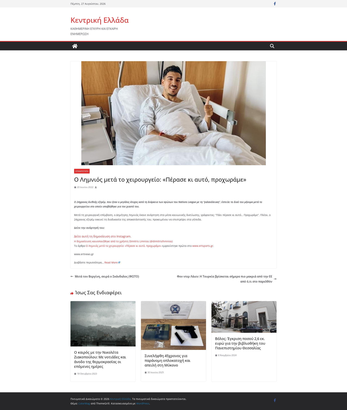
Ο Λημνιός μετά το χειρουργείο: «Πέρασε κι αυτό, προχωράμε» (123, 246)
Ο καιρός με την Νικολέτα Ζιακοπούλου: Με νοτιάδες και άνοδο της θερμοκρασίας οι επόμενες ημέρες (100, 359)
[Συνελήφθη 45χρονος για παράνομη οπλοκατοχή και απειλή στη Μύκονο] (173, 304)
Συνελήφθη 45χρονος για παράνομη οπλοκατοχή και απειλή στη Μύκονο (167, 360)
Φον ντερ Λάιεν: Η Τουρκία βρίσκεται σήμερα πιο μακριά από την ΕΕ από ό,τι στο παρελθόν (224, 279)
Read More (111, 262)
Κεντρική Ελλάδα (99, 20)
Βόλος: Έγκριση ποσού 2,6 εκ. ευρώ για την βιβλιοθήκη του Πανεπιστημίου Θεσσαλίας (240, 343)
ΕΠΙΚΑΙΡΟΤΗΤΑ (82, 171)
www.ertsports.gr (202, 246)
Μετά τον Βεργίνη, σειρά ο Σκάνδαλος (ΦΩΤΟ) (107, 276)
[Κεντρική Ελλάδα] (74, 46)
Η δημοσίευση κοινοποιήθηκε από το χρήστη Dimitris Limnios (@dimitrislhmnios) (123, 241)
